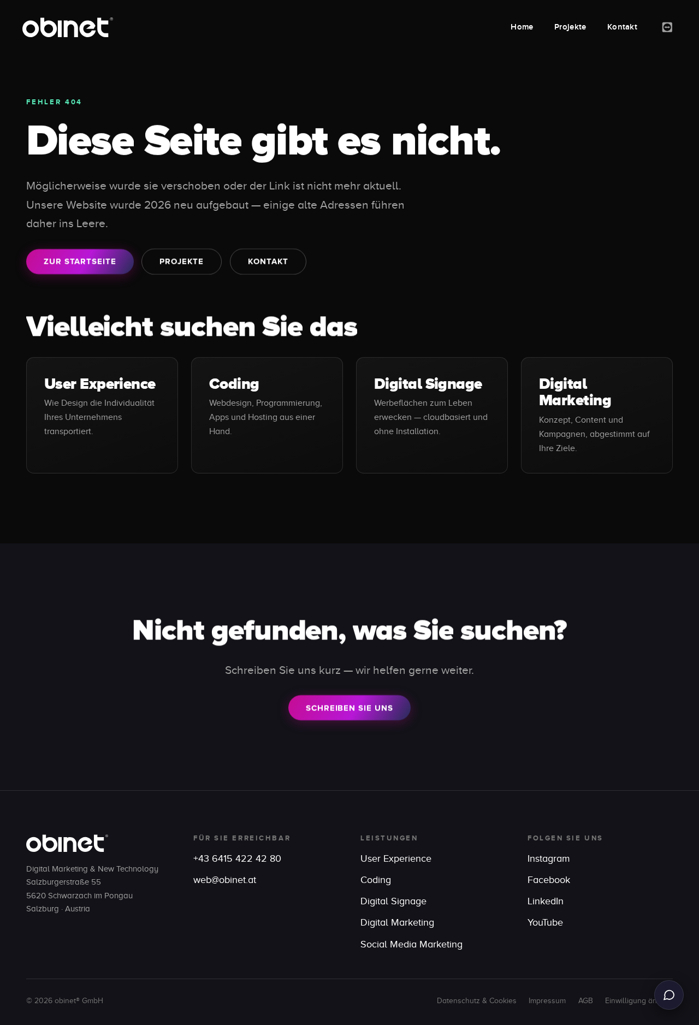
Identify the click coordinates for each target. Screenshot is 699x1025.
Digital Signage (428, 383)
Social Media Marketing (411, 944)
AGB (585, 1001)
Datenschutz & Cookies (477, 1001)
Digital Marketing (575, 392)
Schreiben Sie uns (349, 707)
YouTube (545, 922)
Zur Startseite (80, 261)
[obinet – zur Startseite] (67, 27)
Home (522, 27)
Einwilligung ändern (639, 1001)
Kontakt (622, 27)
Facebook (549, 879)
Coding (234, 383)
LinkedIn (546, 901)
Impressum (547, 1001)
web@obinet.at (224, 879)
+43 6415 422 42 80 (237, 858)
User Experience (100, 383)
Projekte (570, 27)
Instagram (549, 858)
